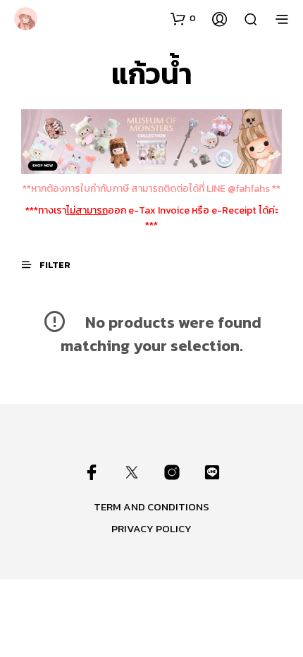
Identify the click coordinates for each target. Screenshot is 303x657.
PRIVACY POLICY (151, 528)
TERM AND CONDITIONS (151, 506)
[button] (183, 18)
